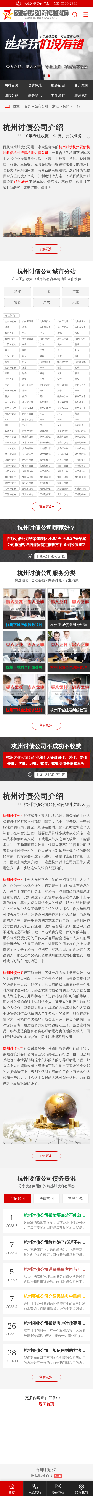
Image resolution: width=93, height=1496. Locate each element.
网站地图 (38, 1475)
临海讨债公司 (27, 431)
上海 (46, 291)
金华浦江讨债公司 (45, 402)
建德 (59, 333)
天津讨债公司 (10, 495)
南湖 (24, 396)
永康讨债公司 (62, 431)
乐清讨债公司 (10, 431)
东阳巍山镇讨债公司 (27, 471)
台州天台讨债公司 (62, 321)
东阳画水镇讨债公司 (27, 477)
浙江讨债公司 (10, 316)
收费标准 (35, 85)
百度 (49, 1475)
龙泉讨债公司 (10, 466)
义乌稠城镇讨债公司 (80, 448)
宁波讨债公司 (10, 344)
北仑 (77, 350)
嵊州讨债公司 (10, 483)
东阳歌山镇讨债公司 (62, 471)
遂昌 (77, 419)
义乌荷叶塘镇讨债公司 (45, 448)
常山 (42, 413)
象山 (24, 344)
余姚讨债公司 (80, 425)
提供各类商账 (27, 489)
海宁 (59, 390)
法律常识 (46, 1198)
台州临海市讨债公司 (80, 327)
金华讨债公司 (10, 402)
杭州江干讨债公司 (62, 339)
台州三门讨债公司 (45, 321)
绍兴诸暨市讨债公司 (45, 362)
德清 (24, 379)
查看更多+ (46, 506)
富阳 (77, 333)
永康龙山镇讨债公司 (80, 437)
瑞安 (24, 373)
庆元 (42, 425)
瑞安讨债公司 (62, 443)
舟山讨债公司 (10, 414)
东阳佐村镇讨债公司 (80, 471)
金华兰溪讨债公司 (80, 402)
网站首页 (11, 85)
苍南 (59, 367)
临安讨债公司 (45, 483)
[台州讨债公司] (36, 13)
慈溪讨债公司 (80, 443)
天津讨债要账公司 (45, 495)
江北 (59, 350)
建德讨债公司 (27, 466)
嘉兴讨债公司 (10, 391)
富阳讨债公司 (62, 466)
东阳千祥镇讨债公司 (62, 477)
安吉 (59, 379)
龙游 (77, 413)
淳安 (42, 333)
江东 (42, 350)
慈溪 (77, 344)
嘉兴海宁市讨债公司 (62, 396)
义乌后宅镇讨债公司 (10, 454)
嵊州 (77, 356)
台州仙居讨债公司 (80, 321)
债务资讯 (35, 95)
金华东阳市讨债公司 (62, 408)
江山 (7, 419)
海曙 (24, 350)
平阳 (42, 367)
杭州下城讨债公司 (45, 339)
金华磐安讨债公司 (62, 402)
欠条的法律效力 (62, 489)
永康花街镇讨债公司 (27, 443)
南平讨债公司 (10, 489)
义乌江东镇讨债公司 (62, 448)
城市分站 (11, 95)
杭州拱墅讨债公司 (80, 339)
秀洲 (42, 396)
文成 (77, 367)
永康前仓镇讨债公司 (10, 437)
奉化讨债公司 (27, 483)
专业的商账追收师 (80, 489)
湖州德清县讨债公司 (62, 385)
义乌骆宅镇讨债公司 (27, 448)
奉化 (7, 350)
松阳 (7, 425)
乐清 (42, 373)
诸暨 (42, 356)
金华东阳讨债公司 (27, 408)
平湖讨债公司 (80, 466)
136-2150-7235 (50, 556)
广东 (46, 302)
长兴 (42, 379)
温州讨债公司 (10, 368)
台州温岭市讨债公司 (45, 327)
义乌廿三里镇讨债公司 (27, 454)
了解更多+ (46, 249)
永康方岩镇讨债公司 (62, 437)
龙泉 (59, 425)
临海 (24, 327)
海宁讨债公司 (45, 460)
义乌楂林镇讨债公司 (80, 454)
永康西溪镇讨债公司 (10, 443)
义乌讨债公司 (10, 448)
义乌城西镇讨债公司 (45, 454)
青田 (42, 419)
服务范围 (58, 85)
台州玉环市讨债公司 (62, 327)
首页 (27, 106)
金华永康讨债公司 (45, 408)
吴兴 (77, 379)
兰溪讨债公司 (80, 460)
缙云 (59, 419)
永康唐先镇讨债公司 (45, 443)
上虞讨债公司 (10, 460)
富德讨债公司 (45, 466)
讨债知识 (17, 1198)
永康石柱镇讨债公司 (80, 431)
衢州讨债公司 (27, 414)
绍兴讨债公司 (10, 356)
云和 (24, 425)
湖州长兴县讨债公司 (80, 385)
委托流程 (58, 95)
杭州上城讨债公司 (27, 339)
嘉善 (24, 390)
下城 (76, 106)
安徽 (17, 302)
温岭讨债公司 (45, 431)
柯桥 (24, 362)
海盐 (42, 390)
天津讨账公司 (27, 495)
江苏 (75, 291)
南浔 (7, 385)
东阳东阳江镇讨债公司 (10, 477)
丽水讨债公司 (27, 420)
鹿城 (77, 373)
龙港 (59, 373)
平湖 (77, 390)
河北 (75, 302)
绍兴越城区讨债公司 (80, 362)
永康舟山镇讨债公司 (27, 437)
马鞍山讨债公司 (45, 489)
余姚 (59, 344)
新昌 (24, 356)
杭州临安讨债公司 (10, 339)
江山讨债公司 (62, 483)
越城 (7, 362)
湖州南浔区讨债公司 (45, 385)
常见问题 (75, 1198)
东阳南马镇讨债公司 (45, 477)
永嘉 (24, 367)
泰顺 (7, 373)
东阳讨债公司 (10, 471)
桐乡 (7, 396)
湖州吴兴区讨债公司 (27, 385)
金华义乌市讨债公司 (80, 408)
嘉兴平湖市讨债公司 (80, 396)
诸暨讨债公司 (27, 460)
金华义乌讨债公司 (10, 408)
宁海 (42, 344)
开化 (59, 413)
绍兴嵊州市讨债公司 (62, 362)
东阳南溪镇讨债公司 (80, 477)
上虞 (59, 356)
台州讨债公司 (10, 321)
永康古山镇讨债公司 (45, 437)
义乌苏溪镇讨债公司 (62, 454)
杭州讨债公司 (10, 333)
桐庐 (24, 333)
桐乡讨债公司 (62, 460)
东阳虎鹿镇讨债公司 (45, 471)
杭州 (66, 106)
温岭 (7, 327)
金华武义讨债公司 (27, 402)
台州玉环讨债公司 (27, 321)
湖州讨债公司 (10, 379)
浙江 (55, 106)
